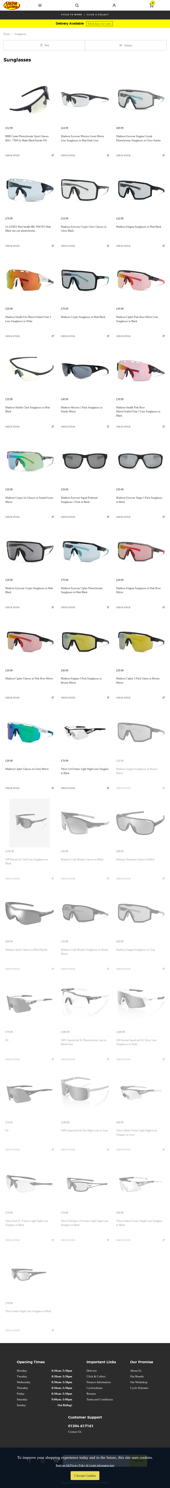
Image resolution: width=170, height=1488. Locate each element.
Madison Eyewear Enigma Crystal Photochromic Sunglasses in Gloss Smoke (138, 138)
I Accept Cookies (85, 1475)
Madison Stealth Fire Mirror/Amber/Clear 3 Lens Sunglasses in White (28, 319)
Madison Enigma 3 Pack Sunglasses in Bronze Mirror (81, 680)
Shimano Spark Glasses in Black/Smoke (26, 949)
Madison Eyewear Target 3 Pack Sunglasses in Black (139, 500)
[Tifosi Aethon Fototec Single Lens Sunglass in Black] (140, 1184)
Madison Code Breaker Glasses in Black (82, 859)
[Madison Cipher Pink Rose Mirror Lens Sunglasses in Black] (140, 280)
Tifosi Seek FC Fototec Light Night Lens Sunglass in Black (26, 1223)
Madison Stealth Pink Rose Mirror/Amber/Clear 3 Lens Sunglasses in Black (138, 411)
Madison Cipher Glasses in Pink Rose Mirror (29, 678)
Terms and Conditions (100, 1399)
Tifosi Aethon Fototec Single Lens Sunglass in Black (139, 1223)
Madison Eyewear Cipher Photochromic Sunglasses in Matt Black (82, 590)
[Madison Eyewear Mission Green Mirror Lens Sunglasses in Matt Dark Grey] (85, 100)
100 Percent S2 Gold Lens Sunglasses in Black (26, 861)
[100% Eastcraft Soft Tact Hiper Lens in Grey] (85, 1094)
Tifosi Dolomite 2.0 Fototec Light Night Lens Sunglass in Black (84, 1223)
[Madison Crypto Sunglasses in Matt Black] (85, 280)
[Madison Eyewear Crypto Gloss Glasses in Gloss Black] (85, 190)
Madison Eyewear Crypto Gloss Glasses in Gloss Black (83, 229)
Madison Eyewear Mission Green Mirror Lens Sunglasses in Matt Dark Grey (82, 138)
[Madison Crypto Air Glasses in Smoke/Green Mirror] (29, 461)
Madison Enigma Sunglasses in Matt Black (138, 226)
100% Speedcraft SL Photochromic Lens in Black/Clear (83, 1042)
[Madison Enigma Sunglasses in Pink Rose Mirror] (140, 552)
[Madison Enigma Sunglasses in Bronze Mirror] (140, 732)
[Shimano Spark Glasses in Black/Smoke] (29, 913)
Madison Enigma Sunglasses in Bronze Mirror (136, 771)
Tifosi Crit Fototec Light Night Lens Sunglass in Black (85, 771)
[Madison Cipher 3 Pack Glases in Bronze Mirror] (140, 642)
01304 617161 (81, 1426)
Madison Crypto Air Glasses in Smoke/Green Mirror (29, 500)
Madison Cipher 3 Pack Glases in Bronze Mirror (138, 680)
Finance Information (99, 1382)
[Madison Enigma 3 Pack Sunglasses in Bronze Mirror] (85, 642)
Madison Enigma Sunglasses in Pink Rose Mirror (138, 590)
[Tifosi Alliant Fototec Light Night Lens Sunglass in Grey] (140, 1094)
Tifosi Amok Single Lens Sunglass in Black (28, 1311)
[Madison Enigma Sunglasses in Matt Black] (140, 190)
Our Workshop (138, 1382)
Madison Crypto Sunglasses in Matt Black (83, 317)
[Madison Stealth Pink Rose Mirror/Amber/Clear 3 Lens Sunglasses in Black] (140, 371)
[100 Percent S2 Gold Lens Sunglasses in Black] (29, 823)
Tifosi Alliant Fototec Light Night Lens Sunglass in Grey (136, 1132)
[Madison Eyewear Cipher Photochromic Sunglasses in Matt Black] (85, 552)
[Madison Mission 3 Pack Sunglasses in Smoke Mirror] (85, 371)
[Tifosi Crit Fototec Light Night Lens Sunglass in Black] (85, 732)
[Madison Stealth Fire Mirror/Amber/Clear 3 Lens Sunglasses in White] (29, 280)
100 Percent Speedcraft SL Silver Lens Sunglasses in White (136, 1042)
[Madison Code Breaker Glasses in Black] (85, 823)
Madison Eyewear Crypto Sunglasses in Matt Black (29, 590)
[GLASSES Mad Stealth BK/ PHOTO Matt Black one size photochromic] (29, 190)
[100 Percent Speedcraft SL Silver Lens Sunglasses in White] (140, 1004)
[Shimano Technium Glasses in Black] (140, 823)
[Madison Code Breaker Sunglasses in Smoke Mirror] (85, 913)
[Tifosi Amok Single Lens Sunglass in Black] (29, 1275)
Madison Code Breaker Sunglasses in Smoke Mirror (84, 951)
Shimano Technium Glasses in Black (135, 859)
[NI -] (29, 1004)
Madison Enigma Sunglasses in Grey (135, 949)
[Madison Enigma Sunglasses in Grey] (140, 913)
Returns (91, 1393)
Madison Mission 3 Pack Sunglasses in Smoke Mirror (81, 409)
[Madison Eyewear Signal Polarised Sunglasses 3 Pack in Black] (85, 461)
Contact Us (74, 1431)
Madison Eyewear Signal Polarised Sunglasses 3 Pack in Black (79, 500)
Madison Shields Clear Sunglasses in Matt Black (27, 409)
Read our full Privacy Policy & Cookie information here (85, 1465)
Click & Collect (96, 1376)
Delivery (92, 1370)
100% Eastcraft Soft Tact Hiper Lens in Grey (84, 1130)
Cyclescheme (94, 1388)
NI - (7, 1040)
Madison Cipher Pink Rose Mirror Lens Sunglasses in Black (137, 319)
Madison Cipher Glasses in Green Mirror (27, 769)
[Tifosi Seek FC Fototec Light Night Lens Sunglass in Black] (29, 1184)
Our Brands (137, 1376)
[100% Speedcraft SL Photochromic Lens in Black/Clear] (85, 1004)
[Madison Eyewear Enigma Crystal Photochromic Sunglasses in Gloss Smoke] (140, 100)
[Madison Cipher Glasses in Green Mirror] (29, 732)
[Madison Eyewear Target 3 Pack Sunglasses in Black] (140, 461)
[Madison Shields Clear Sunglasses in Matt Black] (29, 371)
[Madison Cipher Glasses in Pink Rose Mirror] (29, 642)
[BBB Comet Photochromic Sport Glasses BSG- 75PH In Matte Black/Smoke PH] (29, 100)
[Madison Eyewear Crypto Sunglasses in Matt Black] (29, 552)
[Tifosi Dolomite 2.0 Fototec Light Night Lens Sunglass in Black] (85, 1184)
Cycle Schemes (139, 1388)
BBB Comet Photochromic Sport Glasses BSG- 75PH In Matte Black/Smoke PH (27, 138)
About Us (135, 1370)
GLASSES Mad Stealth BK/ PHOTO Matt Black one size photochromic (28, 229)
